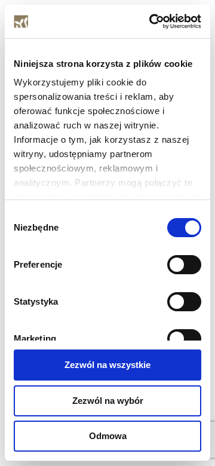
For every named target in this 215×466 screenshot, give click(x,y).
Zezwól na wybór (107, 401)
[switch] (184, 264)
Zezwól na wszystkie (107, 365)
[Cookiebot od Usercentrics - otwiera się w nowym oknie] (151, 21)
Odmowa (108, 436)
